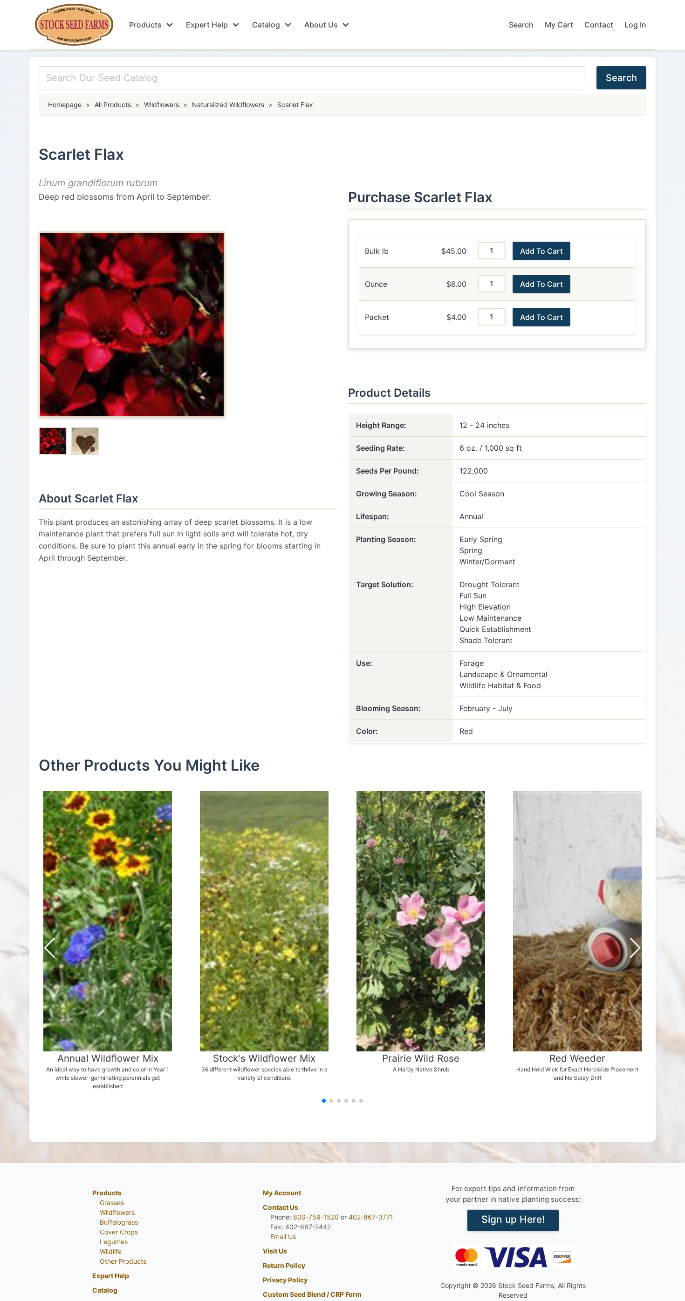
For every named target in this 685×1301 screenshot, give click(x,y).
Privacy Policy (285, 1280)
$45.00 (453, 251)
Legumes (114, 1242)
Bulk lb (377, 251)
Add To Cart (541, 251)
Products (145, 24)
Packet (377, 317)
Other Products (123, 1261)
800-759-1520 (316, 1217)
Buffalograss (119, 1222)
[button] (49, 948)
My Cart (559, 24)
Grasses (112, 1202)
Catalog (266, 24)
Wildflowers (117, 1212)
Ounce (376, 284)
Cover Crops (119, 1232)
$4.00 (456, 317)
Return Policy (284, 1265)
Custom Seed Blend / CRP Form (312, 1294)
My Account (282, 1193)
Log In (635, 24)
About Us (321, 24)
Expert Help (207, 24)
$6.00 (456, 284)
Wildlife (111, 1251)
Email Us (283, 1236)
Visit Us (275, 1251)
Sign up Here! (513, 1219)
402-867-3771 (371, 1217)
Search (521, 24)
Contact (598, 24)
